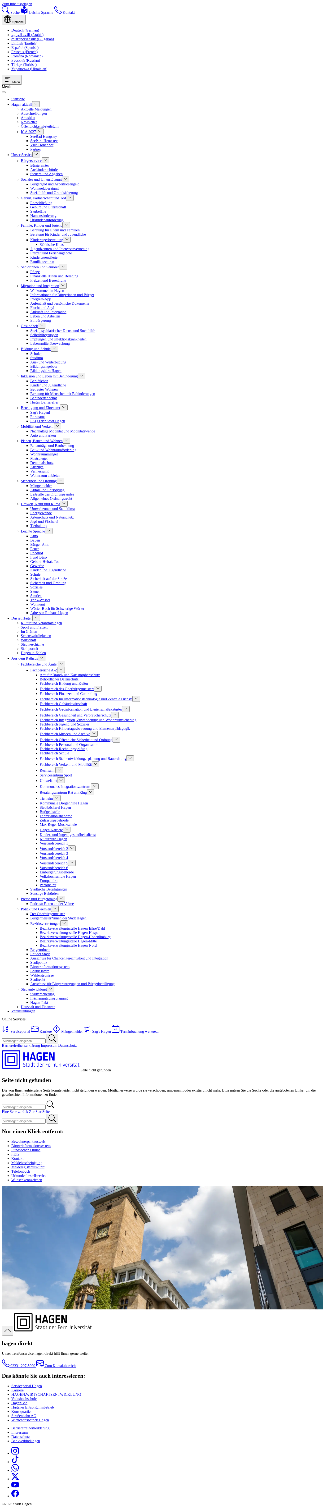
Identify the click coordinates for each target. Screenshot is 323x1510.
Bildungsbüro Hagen (45, 371)
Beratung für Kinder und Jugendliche (58, 234)
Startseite (18, 99)
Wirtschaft (28, 640)
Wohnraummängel (44, 454)
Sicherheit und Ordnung (39, 481)
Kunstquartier (21, 1411)
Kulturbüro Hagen (53, 839)
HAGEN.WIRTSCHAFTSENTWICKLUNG (46, 1394)
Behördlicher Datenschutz (59, 679)
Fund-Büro (38, 557)
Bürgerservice (31, 161)
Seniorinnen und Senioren (40, 267)
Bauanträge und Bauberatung (52, 446)
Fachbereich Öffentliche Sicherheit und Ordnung (76, 740)
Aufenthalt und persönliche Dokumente (59, 303)
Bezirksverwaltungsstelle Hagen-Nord (68, 945)
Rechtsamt (47, 770)
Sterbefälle (38, 211)
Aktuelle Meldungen (36, 109)
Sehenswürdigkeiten (36, 636)
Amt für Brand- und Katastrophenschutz (70, 675)
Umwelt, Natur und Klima (40, 504)
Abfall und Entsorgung (47, 490)
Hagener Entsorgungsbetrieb (32, 1407)
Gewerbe (37, 566)
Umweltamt (48, 781)
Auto (34, 536)
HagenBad (19, 1403)
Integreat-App (40, 299)
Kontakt (17, 1159)
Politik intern (39, 971)
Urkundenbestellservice (28, 1176)
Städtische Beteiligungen (48, 889)
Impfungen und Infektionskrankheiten (58, 339)
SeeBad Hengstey (43, 136)
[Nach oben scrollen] (7, 1331)
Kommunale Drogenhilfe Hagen (64, 803)
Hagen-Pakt (39, 1003)
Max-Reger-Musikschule (58, 824)
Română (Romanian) (27, 56)
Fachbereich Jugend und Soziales (64, 724)
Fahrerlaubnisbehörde (56, 816)
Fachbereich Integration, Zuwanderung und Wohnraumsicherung (88, 720)
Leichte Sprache (33, 531)
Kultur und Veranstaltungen (41, 623)
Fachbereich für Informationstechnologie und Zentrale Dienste (86, 699)
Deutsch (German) (25, 30)
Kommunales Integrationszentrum (65, 787)
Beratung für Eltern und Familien (55, 230)
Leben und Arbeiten (45, 316)
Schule (35, 574)
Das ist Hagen (21, 618)
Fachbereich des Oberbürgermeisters (67, 689)
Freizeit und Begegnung (48, 280)
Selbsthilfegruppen (44, 335)
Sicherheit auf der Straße (48, 579)
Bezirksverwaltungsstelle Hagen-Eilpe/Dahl (72, 928)
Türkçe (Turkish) (24, 65)
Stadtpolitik (38, 962)
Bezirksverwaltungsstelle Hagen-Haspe (69, 933)
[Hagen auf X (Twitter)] (15, 1479)
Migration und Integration (40, 286)
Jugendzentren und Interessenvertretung (59, 249)
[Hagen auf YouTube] (15, 1487)
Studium (36, 358)
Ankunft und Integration (48, 312)
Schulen (36, 354)
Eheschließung (41, 203)
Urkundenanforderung (47, 220)
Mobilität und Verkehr (37, 426)
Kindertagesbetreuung (46, 240)
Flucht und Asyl (42, 308)
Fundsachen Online (25, 1150)
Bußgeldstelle (50, 812)
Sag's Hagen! (40, 412)
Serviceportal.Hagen (26, 1386)
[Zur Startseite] (41, 1070)
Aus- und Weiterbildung (48, 362)
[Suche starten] (52, 1038)
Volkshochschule (24, 1399)
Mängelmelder (41, 486)
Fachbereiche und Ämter (39, 664)
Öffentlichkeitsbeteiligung (40, 126)
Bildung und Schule (36, 349)
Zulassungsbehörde (54, 820)
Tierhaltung (38, 526)
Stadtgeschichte (32, 644)
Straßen (36, 596)
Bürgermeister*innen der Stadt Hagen (58, 918)
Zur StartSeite (39, 1112)
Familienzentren (42, 262)
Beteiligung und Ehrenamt (40, 408)
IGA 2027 (28, 132)
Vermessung (39, 471)
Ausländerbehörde (44, 170)
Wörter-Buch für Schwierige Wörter (57, 608)
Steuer (35, 591)
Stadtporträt (29, 649)
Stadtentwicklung (34, 989)
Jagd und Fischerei (44, 521)
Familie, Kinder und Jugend (41, 225)
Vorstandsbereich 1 (54, 843)
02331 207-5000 (22, 1366)
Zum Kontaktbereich (60, 1366)
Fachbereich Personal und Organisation (69, 745)
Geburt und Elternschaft (48, 207)
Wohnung (37, 604)
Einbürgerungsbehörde (57, 872)
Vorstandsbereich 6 (54, 868)
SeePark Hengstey (44, 141)
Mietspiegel (39, 458)
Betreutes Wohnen (44, 389)
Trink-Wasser (40, 600)
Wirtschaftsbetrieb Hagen (30, 1420)
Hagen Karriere (51, 830)
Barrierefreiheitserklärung (21, 1045)
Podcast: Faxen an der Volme (52, 904)
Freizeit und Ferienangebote (51, 253)
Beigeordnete (40, 950)
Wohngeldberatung (44, 188)
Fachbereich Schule (54, 753)
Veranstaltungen (23, 1011)
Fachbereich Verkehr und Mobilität (66, 764)
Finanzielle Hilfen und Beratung (54, 276)
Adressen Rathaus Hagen (49, 613)
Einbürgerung (40, 320)
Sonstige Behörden (44, 893)
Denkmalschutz (41, 463)
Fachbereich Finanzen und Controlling (68, 694)
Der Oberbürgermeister (47, 914)
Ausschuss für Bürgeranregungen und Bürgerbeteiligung (72, 984)
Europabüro (48, 881)
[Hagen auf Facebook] (15, 1496)
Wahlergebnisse (42, 975)
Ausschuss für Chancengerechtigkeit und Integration (69, 958)
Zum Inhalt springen (17, 4)
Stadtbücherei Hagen (55, 807)
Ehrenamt (37, 417)
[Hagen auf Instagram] (15, 1453)
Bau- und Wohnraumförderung (53, 450)
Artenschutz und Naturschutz (52, 517)
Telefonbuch (20, 1171)
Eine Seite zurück (15, 1112)
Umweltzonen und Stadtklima (52, 509)
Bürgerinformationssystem (50, 967)
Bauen (35, 540)
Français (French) (24, 52)
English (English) (24, 43)
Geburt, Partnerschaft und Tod (43, 198)
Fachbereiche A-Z (43, 670)
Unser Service (21, 155)
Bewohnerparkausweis (28, 1141)
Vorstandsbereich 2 (54, 849)
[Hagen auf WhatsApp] (15, 1470)
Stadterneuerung (42, 994)
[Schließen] (4, 92)
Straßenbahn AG (23, 1416)
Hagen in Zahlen (33, 653)
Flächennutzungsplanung (49, 998)
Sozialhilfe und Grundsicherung (54, 193)
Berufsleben (39, 381)
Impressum (49, 1045)
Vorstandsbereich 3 (54, 853)
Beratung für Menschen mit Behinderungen (62, 394)
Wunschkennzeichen (26, 1180)
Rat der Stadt (40, 954)
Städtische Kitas (52, 245)
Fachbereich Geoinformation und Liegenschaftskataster (81, 709)
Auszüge (37, 467)
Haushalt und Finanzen (38, 1007)
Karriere (17, 1390)
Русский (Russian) (25, 60)
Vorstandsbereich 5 (54, 863)
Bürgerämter (39, 165)
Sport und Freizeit (34, 627)
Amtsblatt (28, 118)
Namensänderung (43, 216)
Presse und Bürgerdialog (39, 899)
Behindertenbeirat (43, 398)
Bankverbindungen (25, 1441)
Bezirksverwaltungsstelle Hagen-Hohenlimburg (75, 937)
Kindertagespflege (43, 257)
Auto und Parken (43, 435)
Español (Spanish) (25, 48)
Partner (35, 149)
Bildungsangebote (43, 366)
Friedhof (36, 553)
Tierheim (46, 798)
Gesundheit (29, 326)
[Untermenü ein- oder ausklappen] (36, 104)
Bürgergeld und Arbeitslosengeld (54, 184)
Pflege (35, 272)
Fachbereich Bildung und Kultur (64, 683)
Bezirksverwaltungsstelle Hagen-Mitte (68, 941)
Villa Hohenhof (41, 145)
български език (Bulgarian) (32, 39)
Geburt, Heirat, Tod (45, 562)
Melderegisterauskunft (27, 1167)
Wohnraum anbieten (45, 475)
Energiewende (41, 513)
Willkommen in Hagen (47, 291)
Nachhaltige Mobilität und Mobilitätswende (62, 431)
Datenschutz (67, 1045)
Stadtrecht (37, 980)
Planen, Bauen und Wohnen (42, 441)
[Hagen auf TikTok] (15, 1462)
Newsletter (29, 122)
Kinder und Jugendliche (48, 385)
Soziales (36, 587)
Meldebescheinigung (26, 1163)
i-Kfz (15, 1154)
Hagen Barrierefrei (44, 402)
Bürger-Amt (39, 544)
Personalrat (48, 885)
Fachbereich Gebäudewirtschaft (63, 704)
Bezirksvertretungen (45, 924)
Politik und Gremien (36, 909)
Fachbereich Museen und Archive (65, 734)
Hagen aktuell (21, 104)
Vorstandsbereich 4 (54, 858)
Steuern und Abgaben (46, 174)
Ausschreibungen (34, 113)
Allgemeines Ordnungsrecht (51, 498)
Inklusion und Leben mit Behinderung (49, 376)
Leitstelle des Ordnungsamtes (52, 494)
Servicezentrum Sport (56, 775)
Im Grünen (29, 631)
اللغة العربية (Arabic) (27, 35)
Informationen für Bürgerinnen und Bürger (62, 295)
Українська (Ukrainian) (29, 69)
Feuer (34, 549)
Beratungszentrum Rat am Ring (63, 792)
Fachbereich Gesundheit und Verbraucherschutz (75, 715)
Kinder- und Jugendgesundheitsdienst (68, 835)
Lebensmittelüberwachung (50, 343)
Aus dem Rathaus (24, 658)
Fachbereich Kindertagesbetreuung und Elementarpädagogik (85, 728)
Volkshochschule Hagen (58, 876)
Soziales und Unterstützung (41, 179)
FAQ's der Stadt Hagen (47, 421)
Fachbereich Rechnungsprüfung (63, 749)
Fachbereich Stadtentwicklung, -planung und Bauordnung (83, 759)
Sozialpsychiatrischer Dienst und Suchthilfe (62, 331)
